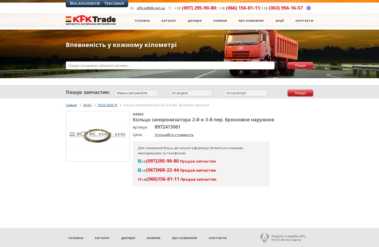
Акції (279, 20)
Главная (71, 105)
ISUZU (87, 105)
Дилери (195, 20)
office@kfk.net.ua (151, 8)
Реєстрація (114, 3)
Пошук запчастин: (88, 92)
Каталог (168, 20)
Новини (220, 20)
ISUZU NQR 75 (107, 105)
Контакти (304, 20)
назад (138, 113)
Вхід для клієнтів (85, 3)
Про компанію (251, 20)
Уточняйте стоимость (174, 134)
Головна (142, 20)
